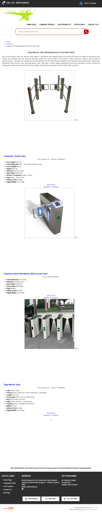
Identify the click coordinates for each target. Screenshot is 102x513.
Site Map (6, 493)
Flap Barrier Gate (12, 384)
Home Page (31, 24)
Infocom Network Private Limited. (90, 509)
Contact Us (93, 24)
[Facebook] (81, 5)
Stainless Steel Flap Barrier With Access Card (25, 274)
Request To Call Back (51, 187)
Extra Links (79, 24)
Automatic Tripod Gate (15, 156)
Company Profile (47, 24)
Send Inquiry (51, 185)
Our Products (64, 24)
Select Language (90, 3)
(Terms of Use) (94, 507)
